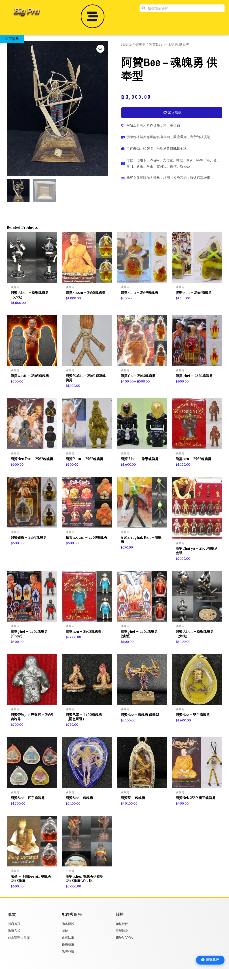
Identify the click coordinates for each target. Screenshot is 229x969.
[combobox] (185, 8)
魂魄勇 (140, 44)
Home (126, 44)
